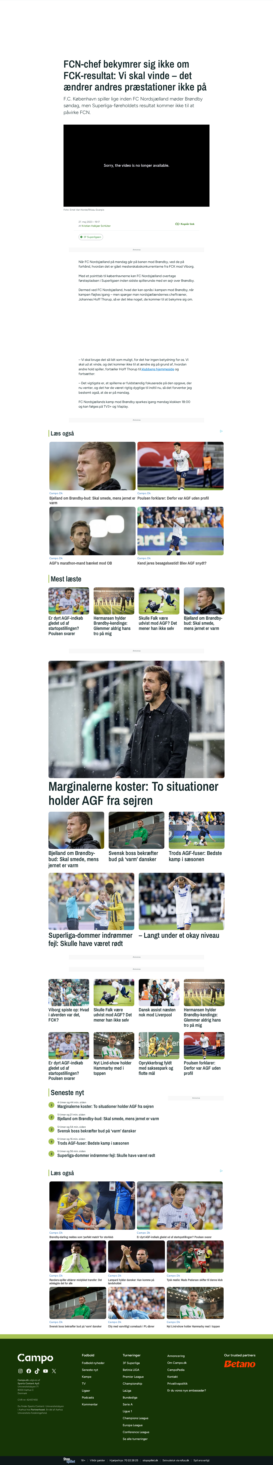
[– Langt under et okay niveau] (182, 901)
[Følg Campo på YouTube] (45, 1371)
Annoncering (176, 1356)
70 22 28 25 (131, 1460)
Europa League (133, 1425)
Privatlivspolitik (177, 1383)
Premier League (133, 1376)
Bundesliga (130, 1397)
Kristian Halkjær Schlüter (96, 225)
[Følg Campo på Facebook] (29, 1371)
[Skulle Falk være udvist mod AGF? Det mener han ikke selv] (159, 600)
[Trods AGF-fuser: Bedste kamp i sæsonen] (197, 830)
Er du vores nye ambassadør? (186, 1390)
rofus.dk (184, 1460)
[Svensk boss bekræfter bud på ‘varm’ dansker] (136, 830)
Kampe (86, 1376)
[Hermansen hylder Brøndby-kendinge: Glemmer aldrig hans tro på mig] (114, 600)
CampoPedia (175, 1370)
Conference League (136, 1432)
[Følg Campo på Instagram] (20, 1371)
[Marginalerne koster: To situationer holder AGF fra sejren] (136, 719)
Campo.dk (23, 1380)
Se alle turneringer (135, 1439)
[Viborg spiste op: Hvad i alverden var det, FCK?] (68, 992)
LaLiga (127, 1390)
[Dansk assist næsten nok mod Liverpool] (159, 992)
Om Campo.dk (177, 1363)
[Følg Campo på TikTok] (37, 1371)
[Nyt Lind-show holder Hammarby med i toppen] (114, 1045)
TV (84, 1383)
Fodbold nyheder (93, 1363)
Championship (132, 1383)
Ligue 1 (127, 1411)
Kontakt (172, 1376)
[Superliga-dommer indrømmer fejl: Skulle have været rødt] (91, 901)
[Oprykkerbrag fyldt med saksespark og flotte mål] (159, 1045)
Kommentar (90, 1404)
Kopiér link (187, 223)
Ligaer (86, 1390)
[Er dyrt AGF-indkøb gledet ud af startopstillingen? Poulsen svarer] (68, 600)
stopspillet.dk (150, 1460)
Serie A (128, 1404)
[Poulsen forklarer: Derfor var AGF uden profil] (204, 1045)
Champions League (135, 1418)
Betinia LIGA (131, 1370)
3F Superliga (131, 1363)
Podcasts (88, 1397)
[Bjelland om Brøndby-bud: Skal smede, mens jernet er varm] (204, 600)
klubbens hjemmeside (157, 369)
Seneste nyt (90, 1370)
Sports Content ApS (28, 1383)
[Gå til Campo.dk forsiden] (35, 1362)
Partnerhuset (38, 1409)
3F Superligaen (92, 237)
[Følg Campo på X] (54, 1371)
